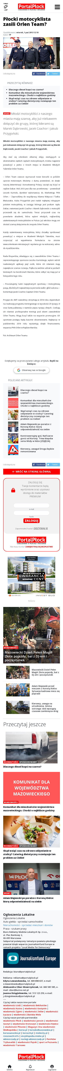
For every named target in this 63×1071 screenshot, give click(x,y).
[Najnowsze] (30, 1067)
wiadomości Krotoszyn (24, 1023)
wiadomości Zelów (34, 1011)
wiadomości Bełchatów (35, 1005)
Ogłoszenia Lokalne (14, 918)
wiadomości (49, 1026)
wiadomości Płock (12, 1020)
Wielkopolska (10, 1030)
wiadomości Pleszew (15, 1026)
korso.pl (23, 1030)
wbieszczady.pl (11, 1039)
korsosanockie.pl (11, 1033)
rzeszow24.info (11, 1036)
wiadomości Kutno (12, 1008)
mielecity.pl (41, 1033)
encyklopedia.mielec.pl (32, 1036)
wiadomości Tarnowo (14, 1045)
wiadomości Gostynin (36, 1008)
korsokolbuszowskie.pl (41, 1030)
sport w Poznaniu (48, 1042)
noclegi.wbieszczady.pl (32, 1039)
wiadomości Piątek (27, 1042)
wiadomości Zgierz (12, 1011)
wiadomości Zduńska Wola (27, 1014)
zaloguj (31, 521)
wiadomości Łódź (12, 1005)
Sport (7, 113)
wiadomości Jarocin (34, 1020)
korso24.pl (28, 1033)
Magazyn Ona (35, 1026)
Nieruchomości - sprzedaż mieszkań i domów (28, 925)
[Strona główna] (9, 1067)
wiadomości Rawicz (48, 1023)
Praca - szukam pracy (15, 928)
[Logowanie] (52, 1067)
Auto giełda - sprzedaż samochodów (23, 921)
